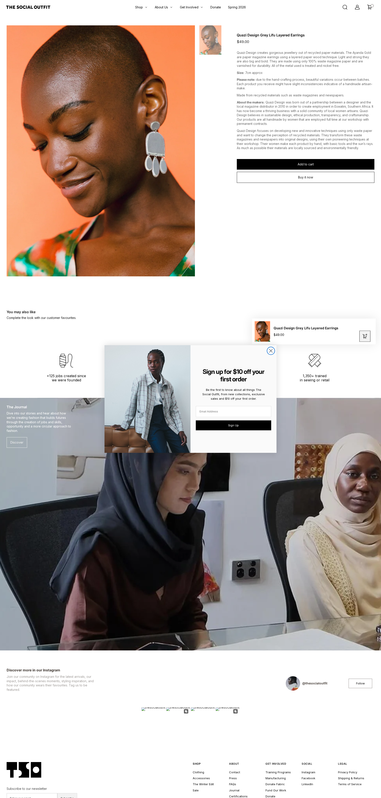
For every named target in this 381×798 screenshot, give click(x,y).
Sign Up (233, 425)
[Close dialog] (271, 351)
